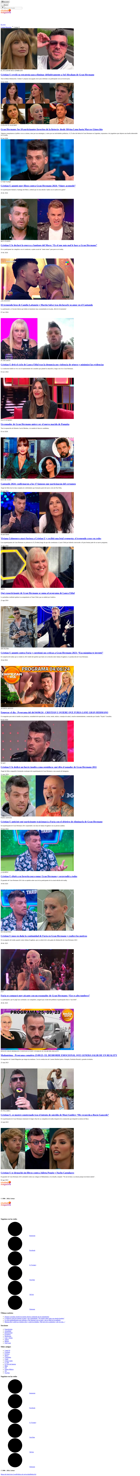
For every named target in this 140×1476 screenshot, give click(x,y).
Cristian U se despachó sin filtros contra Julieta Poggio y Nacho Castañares (37, 1172)
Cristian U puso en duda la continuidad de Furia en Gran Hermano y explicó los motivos (44, 936)
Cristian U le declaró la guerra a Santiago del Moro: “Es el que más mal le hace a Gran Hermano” (49, 245)
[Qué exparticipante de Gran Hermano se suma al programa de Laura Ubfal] (70, 567)
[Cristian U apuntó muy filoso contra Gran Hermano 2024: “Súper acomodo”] (70, 160)
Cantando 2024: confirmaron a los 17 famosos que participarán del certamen (38, 484)
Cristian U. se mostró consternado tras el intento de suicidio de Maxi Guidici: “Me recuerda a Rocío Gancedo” (55, 1115)
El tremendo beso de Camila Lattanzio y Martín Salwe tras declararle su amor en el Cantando (47, 305)
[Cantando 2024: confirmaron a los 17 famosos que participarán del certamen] (70, 455)
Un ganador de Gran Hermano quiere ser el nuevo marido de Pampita (35, 424)
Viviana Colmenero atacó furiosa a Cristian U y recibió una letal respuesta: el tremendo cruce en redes (51, 538)
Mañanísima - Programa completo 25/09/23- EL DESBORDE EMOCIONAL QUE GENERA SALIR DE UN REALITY (59, 1055)
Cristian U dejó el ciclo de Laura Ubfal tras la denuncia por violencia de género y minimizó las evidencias (52, 364)
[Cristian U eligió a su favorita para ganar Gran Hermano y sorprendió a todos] (70, 850)
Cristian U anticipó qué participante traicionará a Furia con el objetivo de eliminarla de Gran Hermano (51, 821)
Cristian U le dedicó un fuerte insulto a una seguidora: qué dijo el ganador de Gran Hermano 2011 (49, 767)
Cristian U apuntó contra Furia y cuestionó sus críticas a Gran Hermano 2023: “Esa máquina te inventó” (52, 652)
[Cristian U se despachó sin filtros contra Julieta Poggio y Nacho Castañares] (70, 1146)
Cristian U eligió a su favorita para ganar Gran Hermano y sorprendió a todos (39, 876)
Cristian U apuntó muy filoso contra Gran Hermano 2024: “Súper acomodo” (38, 185)
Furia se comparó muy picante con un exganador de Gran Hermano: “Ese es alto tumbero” (45, 995)
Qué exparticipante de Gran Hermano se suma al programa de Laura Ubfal (38, 593)
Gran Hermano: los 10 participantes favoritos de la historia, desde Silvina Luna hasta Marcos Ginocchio (52, 129)
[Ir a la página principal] (15, 23)
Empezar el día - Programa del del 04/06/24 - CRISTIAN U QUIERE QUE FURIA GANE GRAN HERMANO (54, 712)
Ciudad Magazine (6, 27)
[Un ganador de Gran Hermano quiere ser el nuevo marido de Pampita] (70, 396)
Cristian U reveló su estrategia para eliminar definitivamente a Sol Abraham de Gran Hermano (47, 74)
